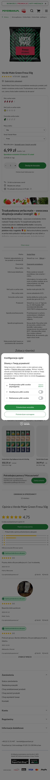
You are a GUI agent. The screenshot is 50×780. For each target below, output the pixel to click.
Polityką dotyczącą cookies (21, 369)
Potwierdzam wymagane (25, 414)
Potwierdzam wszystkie (25, 407)
